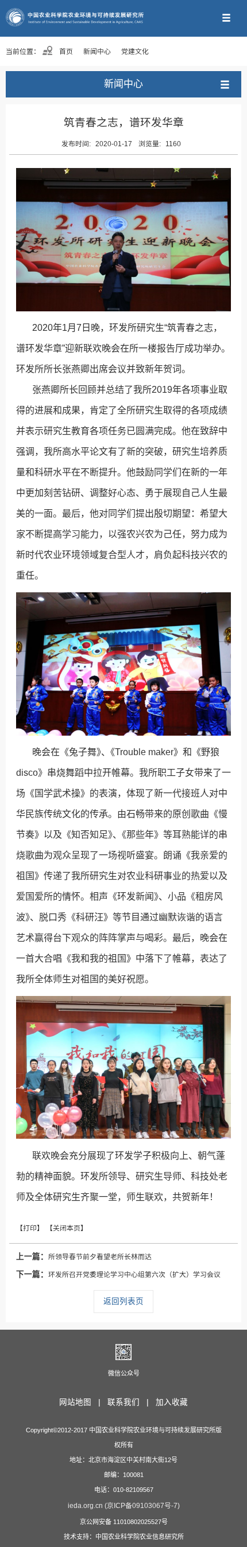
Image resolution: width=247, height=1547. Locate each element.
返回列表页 (123, 1301)
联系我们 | (130, 1402)
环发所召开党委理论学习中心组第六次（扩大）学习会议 (118, 1274)
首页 (65, 52)
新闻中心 (97, 52)
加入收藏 (172, 1402)
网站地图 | (82, 1402)
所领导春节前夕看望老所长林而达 (84, 1256)
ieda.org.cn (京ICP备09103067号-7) (124, 1506)
